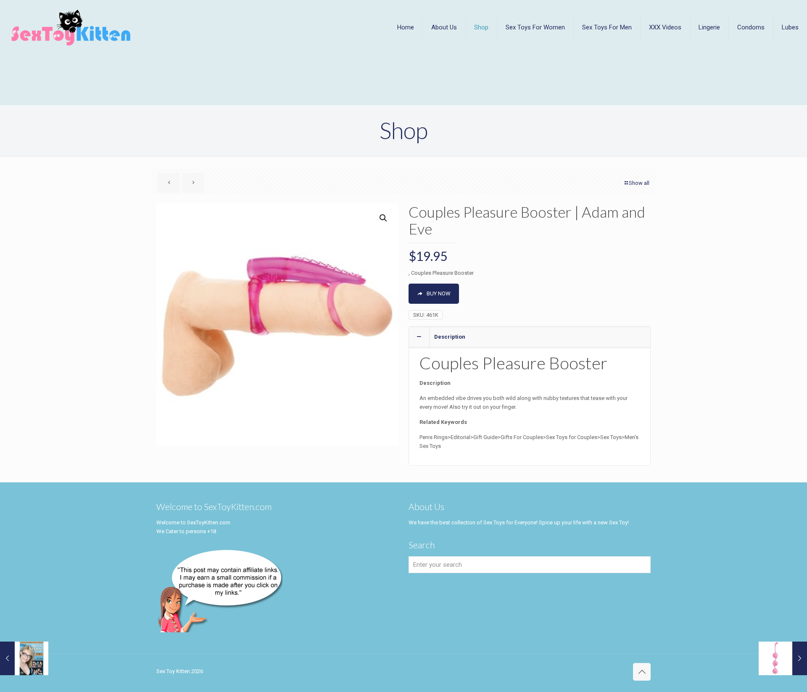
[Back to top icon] (642, 672)
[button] (383, 218)
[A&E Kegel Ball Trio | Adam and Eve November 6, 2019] (783, 658)
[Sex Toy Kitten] (71, 27)
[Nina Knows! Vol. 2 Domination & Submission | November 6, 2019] (24, 658)
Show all (639, 183)
